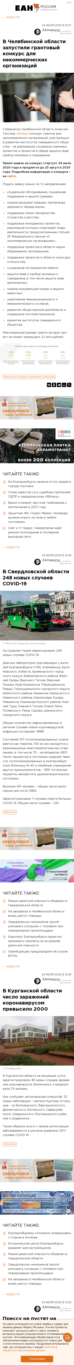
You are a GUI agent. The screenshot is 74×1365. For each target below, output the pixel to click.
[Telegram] (59, 385)
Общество (10, 377)
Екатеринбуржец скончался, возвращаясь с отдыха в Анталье (39, 1235)
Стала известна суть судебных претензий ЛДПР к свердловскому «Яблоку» (39, 494)
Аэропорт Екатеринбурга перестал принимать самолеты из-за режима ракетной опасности (35, 941)
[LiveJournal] (69, 385)
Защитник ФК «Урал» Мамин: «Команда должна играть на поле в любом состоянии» (37, 517)
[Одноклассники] (54, 385)
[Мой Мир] (64, 385)
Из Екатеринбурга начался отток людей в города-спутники (39, 484)
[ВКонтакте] (49, 385)
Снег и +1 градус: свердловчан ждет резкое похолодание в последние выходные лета (35, 532)
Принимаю (37, 1359)
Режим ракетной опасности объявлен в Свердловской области (37, 903)
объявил (23, 133)
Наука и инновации (30, 377)
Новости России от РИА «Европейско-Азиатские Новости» (27, 8)
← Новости (11, 17)
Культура (49, 377)
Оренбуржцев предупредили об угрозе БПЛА (38, 953)
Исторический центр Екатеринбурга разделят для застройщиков (35, 1245)
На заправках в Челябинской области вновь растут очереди (36, 913)
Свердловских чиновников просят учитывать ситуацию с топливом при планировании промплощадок (35, 926)
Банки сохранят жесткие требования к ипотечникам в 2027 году (37, 505)
